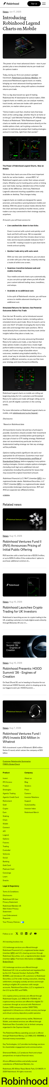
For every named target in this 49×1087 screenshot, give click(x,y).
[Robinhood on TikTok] (31, 934)
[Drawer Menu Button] (44, 3)
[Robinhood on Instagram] (22, 934)
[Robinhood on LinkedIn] (26, 934)
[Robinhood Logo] (11, 3)
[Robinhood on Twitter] (16, 934)
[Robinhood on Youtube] (35, 934)
